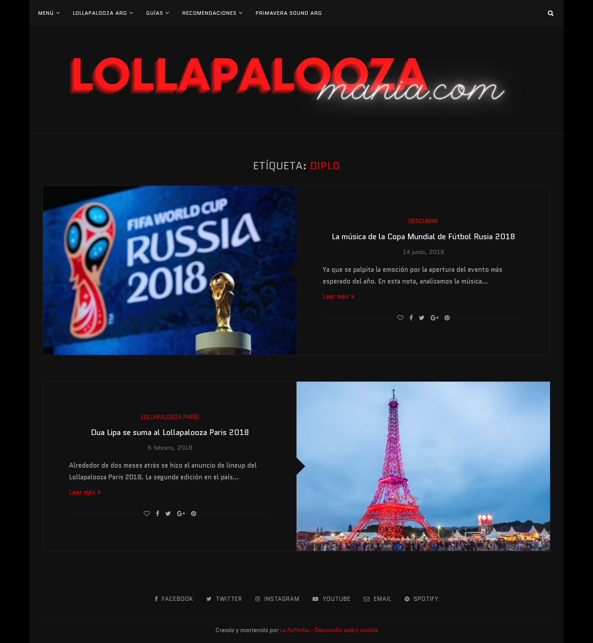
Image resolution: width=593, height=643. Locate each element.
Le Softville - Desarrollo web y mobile (329, 630)
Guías (154, 12)
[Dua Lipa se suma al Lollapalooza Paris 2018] (423, 466)
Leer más (336, 296)
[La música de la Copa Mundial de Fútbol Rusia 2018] (169, 270)
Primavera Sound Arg (289, 12)
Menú (46, 12)
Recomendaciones (209, 12)
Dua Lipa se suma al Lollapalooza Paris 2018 (170, 432)
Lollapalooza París (170, 417)
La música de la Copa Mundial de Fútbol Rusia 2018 (423, 236)
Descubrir (423, 221)
